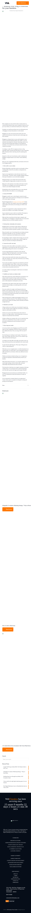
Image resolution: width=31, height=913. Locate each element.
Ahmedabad (15, 882)
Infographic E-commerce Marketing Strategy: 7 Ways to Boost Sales (14, 772)
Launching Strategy (15, 850)
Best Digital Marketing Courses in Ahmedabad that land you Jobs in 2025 (15, 786)
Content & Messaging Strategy (15, 844)
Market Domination (15, 858)
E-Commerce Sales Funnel (15, 848)
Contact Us (15, 880)
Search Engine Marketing (15, 864)
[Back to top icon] (28, 910)
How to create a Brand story (8, 625)
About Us (15, 873)
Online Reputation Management (15, 862)
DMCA (7, 901)
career (15, 875)
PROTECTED (11, 901)
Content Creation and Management (15, 860)
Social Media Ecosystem (15, 866)
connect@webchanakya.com (12, 897)
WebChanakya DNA (15, 879)
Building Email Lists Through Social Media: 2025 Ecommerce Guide (13, 777)
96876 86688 (9, 894)
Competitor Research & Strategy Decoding (15, 842)
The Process (15, 877)
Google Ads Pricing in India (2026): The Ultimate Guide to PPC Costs (14, 767)
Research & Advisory (15, 840)
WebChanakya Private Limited (12, 909)
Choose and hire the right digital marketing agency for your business (15, 782)
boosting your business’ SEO (18, 201)
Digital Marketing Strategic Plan (15, 846)
